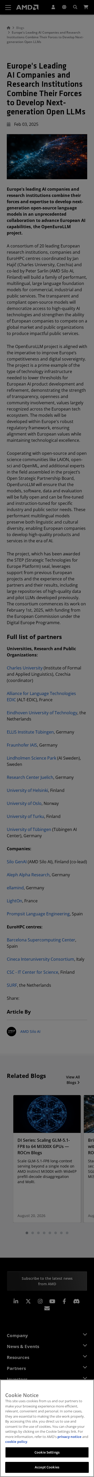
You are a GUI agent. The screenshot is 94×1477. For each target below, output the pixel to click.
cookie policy (16, 1441)
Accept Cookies (47, 1467)
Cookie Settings (47, 1452)
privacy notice (69, 1436)
